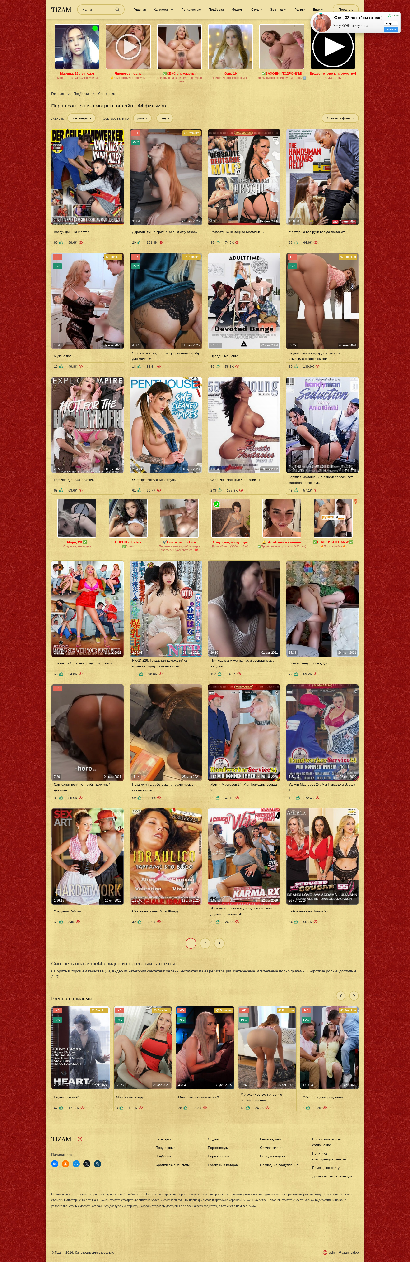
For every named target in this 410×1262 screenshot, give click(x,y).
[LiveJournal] (97, 1163)
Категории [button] (162, 9)
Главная (139, 9)
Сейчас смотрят (272, 1148)
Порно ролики (219, 1156)
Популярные (191, 9)
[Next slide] (354, 996)
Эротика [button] (276, 9)
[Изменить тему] (82, 1139)
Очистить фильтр (340, 118)
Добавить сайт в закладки (332, 1176)
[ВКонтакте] (54, 1163)
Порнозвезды (218, 1148)
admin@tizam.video (344, 1252)
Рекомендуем (270, 1139)
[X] (86, 1163)
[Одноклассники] (65, 1163)
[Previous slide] (340, 996)
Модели (237, 9)
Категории (164, 1139)
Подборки (216, 9)
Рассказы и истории (223, 1165)
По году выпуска (272, 1156)
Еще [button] (316, 9)
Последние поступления (279, 1165)
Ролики (299, 9)
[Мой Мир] (76, 1163)
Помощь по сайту (326, 1168)
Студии (256, 9)
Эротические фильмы (173, 1165)
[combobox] (81, 118)
